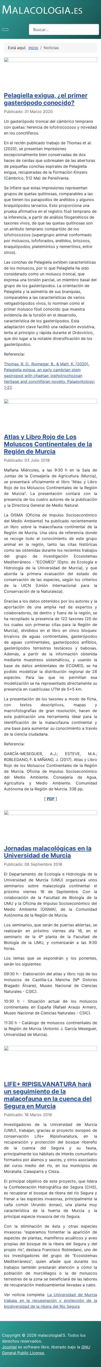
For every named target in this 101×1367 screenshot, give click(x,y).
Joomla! (9, 1347)
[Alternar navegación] (5, 29)
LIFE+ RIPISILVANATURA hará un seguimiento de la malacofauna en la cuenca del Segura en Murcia (48, 1095)
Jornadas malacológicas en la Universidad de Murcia (47, 852)
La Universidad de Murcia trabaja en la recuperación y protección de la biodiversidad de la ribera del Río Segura (50, 1300)
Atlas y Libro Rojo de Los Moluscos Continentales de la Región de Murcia (48, 444)
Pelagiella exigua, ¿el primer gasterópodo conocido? (46, 99)
